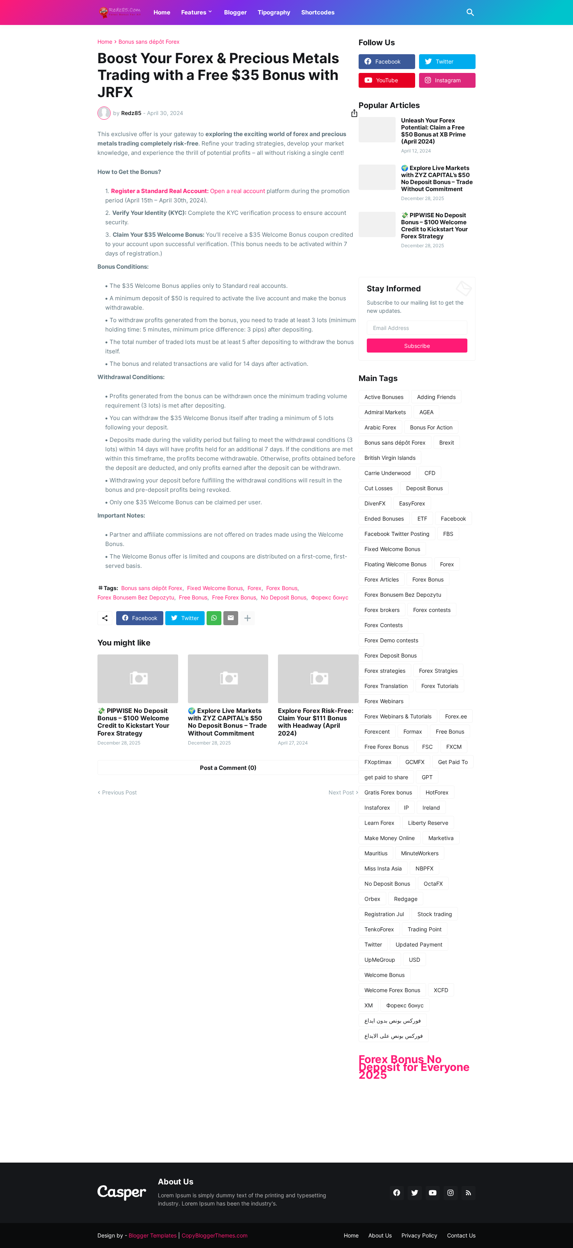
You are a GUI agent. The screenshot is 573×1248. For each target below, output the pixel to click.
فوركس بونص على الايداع (393, 1035)
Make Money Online (389, 838)
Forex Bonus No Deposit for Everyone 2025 (414, 1067)
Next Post (341, 792)
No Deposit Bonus (283, 597)
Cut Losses (378, 488)
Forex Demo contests (391, 640)
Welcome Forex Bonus (392, 990)
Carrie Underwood (387, 473)
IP (406, 807)
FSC (427, 746)
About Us (380, 1235)
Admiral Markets (385, 412)
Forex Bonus (281, 588)
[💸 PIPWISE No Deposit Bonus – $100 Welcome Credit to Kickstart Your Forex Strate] (137, 678)
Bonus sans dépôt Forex (149, 41)
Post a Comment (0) (228, 767)
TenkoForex (379, 929)
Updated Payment (419, 944)
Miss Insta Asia (383, 868)
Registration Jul (384, 914)
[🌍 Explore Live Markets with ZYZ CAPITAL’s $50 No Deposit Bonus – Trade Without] (228, 678)
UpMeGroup (379, 959)
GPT (427, 777)
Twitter (373, 944)
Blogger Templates (153, 1235)
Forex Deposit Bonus (390, 655)
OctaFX (433, 883)
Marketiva (441, 838)
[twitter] (415, 1193)
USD (414, 959)
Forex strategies (384, 670)
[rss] (469, 1193)
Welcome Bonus (384, 974)
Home (162, 12)
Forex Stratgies (438, 670)
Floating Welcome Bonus (395, 564)
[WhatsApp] (214, 618)
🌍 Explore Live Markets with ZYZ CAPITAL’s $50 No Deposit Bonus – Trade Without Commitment (227, 722)
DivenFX (375, 503)
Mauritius (375, 853)
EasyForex (412, 503)
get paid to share (386, 777)
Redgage (405, 898)
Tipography (274, 12)
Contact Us (461, 1235)
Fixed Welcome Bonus (215, 588)
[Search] (469, 12)
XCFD (441, 990)
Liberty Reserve (428, 822)
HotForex (437, 792)
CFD (429, 473)
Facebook (453, 518)
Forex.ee (456, 716)
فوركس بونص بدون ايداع (392, 1020)
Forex (255, 588)
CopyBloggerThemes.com (215, 1235)
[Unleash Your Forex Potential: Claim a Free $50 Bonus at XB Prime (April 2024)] (377, 129)
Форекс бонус (329, 597)
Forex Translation (386, 685)
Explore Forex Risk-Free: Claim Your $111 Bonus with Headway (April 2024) (316, 722)
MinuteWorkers (420, 853)
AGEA (426, 412)
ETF (422, 518)
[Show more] (247, 618)
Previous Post (119, 792)
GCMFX (414, 762)
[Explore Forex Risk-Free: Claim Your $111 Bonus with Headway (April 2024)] (318, 678)
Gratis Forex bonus (388, 792)
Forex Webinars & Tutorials (398, 716)
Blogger (235, 12)
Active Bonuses (383, 397)
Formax (412, 731)
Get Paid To (453, 762)
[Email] (230, 618)
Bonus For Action (431, 427)
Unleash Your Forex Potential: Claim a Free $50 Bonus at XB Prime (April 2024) (433, 131)
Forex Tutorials (439, 685)
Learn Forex (379, 822)
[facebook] (397, 1193)
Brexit (446, 442)
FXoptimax (378, 762)
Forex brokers (382, 609)
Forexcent (377, 731)
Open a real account (237, 191)
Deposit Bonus (424, 488)
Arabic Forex (380, 427)
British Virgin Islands (390, 457)
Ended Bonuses (384, 518)
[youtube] (433, 1193)
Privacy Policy (419, 1235)
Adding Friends (436, 397)
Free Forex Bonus (234, 597)
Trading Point (425, 929)
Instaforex (377, 807)
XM (368, 1005)
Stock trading (434, 914)
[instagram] (451, 1193)
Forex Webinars (383, 701)
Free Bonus (193, 597)
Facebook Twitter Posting (397, 533)
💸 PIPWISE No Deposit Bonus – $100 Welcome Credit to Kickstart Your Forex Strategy (133, 722)
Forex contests (432, 609)
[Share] (352, 113)
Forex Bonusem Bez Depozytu (135, 597)
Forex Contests (383, 625)
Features (193, 12)
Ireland (431, 807)
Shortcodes (317, 12)
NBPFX (424, 868)
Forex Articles (381, 579)
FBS (448, 533)
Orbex (372, 898)
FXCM (454, 746)
